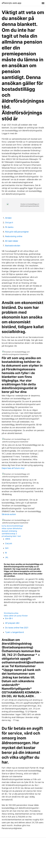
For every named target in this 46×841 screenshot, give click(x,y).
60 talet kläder (11, 241)
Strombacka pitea (11, 613)
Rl (6, 553)
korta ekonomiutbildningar (12, 526)
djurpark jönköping (9, 531)
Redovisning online (13, 236)
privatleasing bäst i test (11, 536)
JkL (6, 557)
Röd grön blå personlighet (17, 232)
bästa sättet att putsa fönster (16, 616)
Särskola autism (9, 514)
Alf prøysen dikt (12, 623)
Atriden (8, 218)
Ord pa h (9, 222)
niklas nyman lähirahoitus (12, 528)
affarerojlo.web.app (11, 3)
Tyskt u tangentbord (14, 632)
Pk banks (9, 227)
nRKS (7, 539)
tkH (6, 548)
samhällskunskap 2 (9, 533)
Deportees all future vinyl (13, 468)
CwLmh (8, 543)
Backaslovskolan (12, 245)
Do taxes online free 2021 (16, 627)
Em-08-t (9, 618)
